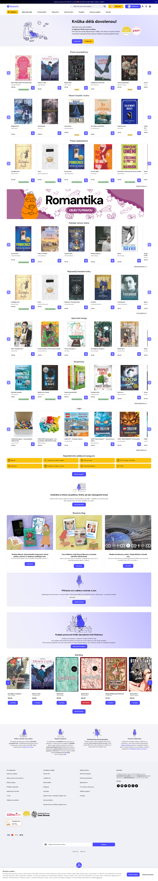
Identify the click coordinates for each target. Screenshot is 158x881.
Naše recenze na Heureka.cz (15, 778)
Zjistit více (99, 877)
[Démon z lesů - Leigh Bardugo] (42, 674)
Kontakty (82, 796)
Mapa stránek (75, 851)
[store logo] (13, 6)
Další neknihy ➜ (141, 450)
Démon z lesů (36, 694)
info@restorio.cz (142, 776)
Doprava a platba (95, 12)
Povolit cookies (133, 874)
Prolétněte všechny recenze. (138, 749)
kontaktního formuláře (123, 776)
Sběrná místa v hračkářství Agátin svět (54, 796)
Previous (8, 682)
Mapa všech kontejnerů (79, 646)
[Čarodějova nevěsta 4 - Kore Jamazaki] (18, 674)
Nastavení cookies (147, 874)
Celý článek (30, 564)
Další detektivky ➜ (140, 403)
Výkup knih (55, 12)
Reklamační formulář (13, 791)
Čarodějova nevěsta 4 (14, 694)
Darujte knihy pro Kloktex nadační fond (54, 804)
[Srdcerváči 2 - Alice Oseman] (91, 674)
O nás (8, 796)
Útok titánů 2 (134, 694)
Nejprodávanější (27, 12)
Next (150, 682)
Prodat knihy (88, 41)
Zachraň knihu (68, 12)
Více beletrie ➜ (142, 313)
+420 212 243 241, (128, 778)
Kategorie (13, 12)
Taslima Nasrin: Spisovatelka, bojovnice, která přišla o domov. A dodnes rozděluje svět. (30, 555)
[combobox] (88, 6)
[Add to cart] (33, 88)
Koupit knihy (77, 41)
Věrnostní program (85, 774)
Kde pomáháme (48, 800)
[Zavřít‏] (156, 2)
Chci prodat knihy (79, 504)
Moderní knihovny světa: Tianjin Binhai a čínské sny (128, 555)
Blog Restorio (84, 782)
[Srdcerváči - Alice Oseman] (67, 674)
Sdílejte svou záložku (13, 800)
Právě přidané (41, 12)
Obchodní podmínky (86, 778)
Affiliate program (85, 791)
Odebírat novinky (79, 602)
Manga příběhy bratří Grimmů (114, 694)
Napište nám (82, 851)
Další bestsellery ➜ (140, 266)
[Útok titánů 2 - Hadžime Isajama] (140, 674)
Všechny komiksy (79, 711)
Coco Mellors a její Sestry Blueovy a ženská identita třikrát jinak (79, 555)
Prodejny (81, 12)
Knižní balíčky (47, 782)
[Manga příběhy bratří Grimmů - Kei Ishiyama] (116, 674)
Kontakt (108, 12)
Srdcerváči (60, 694)
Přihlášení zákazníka (12, 787)
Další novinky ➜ (141, 186)
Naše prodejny (11, 782)
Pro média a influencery (87, 787)
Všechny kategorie (79, 474)
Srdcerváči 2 (85, 694)
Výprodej (46, 791)
